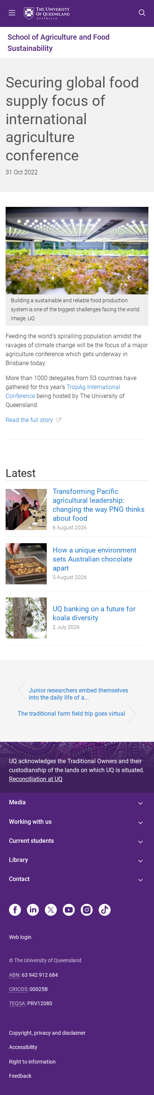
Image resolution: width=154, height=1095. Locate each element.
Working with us (30, 821)
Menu (12, 13)
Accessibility (23, 1047)
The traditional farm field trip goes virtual (71, 713)
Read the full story (29, 419)
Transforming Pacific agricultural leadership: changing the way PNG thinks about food (99, 505)
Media (17, 802)
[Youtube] (69, 910)
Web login (20, 937)
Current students (31, 840)
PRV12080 (39, 1003)
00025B (39, 989)
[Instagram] (87, 910)
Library (18, 859)
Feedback (20, 1076)
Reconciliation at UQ (35, 779)
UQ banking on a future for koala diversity (94, 613)
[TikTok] (105, 910)
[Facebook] (15, 910)
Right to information (32, 1062)
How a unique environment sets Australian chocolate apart (94, 559)
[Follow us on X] (51, 910)
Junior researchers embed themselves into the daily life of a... (78, 694)
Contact (19, 879)
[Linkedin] (33, 910)
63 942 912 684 (40, 975)
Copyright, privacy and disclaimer (47, 1033)
